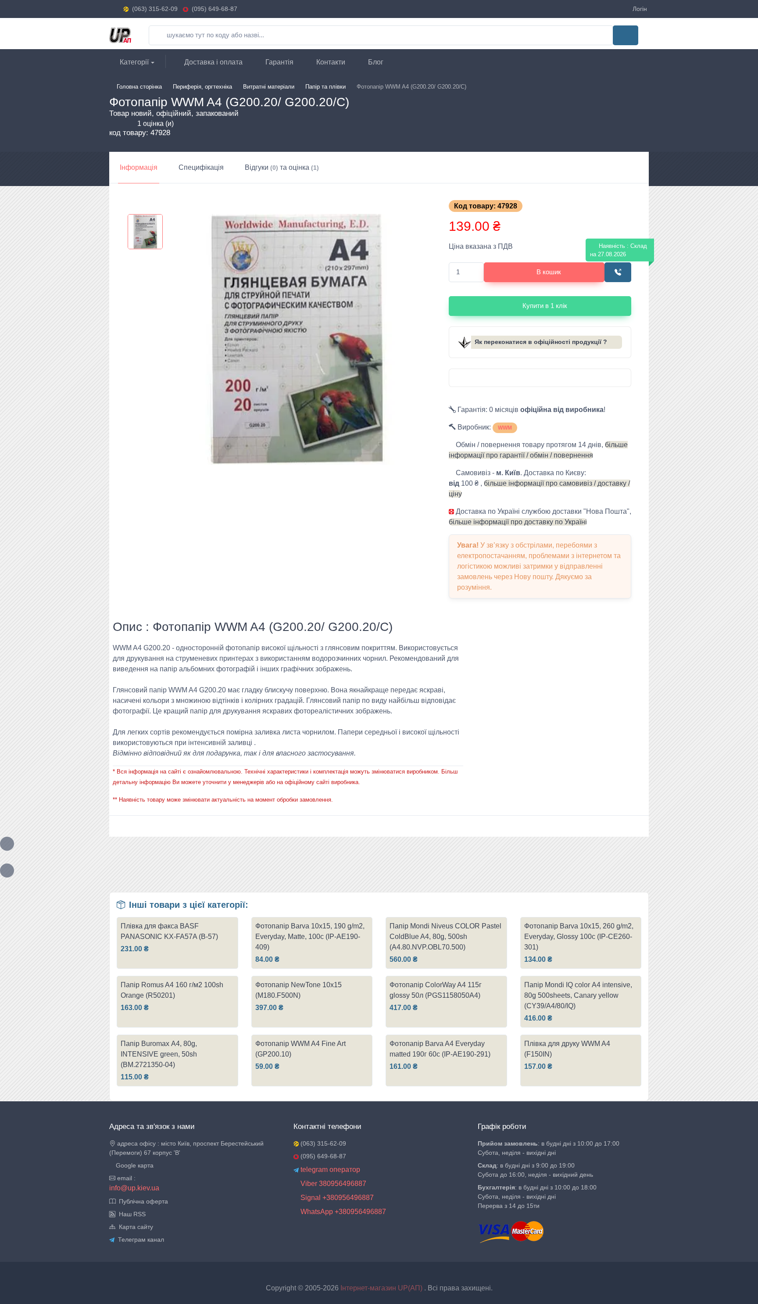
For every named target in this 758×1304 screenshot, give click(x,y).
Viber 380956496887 (332, 1183)
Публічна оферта (141, 1201)
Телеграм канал (139, 1239)
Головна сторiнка (139, 86)
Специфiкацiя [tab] (201, 167)
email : (125, 1178)
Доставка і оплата (212, 62)
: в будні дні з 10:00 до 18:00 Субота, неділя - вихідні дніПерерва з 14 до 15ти (537, 1196)
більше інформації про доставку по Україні (518, 522)
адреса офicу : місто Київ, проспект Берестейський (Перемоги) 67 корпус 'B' (186, 1148)
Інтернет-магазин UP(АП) (382, 1288)
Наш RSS (130, 1214)
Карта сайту (134, 1226)
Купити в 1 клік (544, 305)
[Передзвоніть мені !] (617, 272)
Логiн (640, 8)
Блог (374, 62)
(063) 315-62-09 (155, 8)
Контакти (330, 62)
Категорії (133, 62)
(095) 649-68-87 (212, 8)
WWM (505, 428)
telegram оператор (329, 1169)
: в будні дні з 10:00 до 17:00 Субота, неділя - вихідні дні (548, 1148)
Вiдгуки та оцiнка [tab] (282, 167)
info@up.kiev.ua (134, 1188)
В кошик (548, 272)
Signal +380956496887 (336, 1197)
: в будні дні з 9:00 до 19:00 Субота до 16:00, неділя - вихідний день (535, 1170)
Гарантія (278, 62)
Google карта (134, 1165)
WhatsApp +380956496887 (342, 1211)
